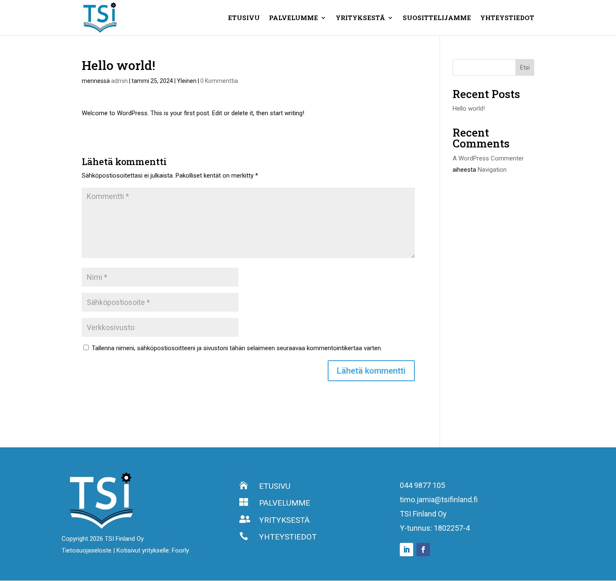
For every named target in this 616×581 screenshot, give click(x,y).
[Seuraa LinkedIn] (406, 549)
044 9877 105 (422, 485)
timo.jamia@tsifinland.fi (439, 499)
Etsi (525, 67)
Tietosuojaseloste (87, 550)
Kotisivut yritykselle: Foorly (152, 550)
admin (119, 80)
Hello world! (469, 108)
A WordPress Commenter (488, 158)
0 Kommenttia (219, 80)
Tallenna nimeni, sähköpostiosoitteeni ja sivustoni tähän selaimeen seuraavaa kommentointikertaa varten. (237, 348)
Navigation (492, 169)
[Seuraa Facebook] (423, 549)
